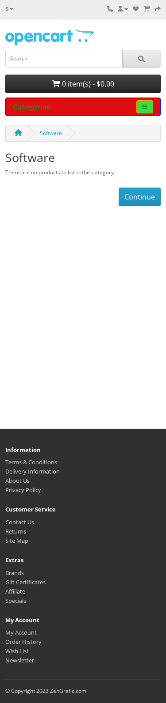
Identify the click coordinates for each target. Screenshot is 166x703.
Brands (14, 573)
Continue (139, 197)
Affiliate (15, 591)
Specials (15, 601)
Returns (15, 531)
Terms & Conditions (31, 462)
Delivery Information (32, 471)
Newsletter (19, 660)
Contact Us (19, 522)
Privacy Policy (23, 490)
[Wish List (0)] (136, 9)
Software (51, 133)
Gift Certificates (25, 582)
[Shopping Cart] (146, 9)
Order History (23, 642)
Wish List (17, 651)
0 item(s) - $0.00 (87, 84)
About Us (17, 481)
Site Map (16, 541)
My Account (21, 632)
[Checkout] (158, 9)
